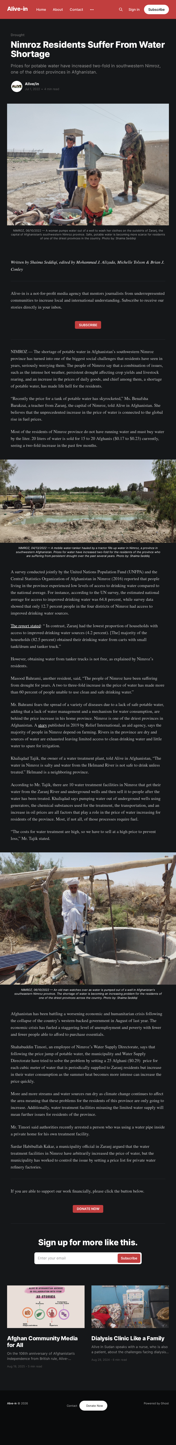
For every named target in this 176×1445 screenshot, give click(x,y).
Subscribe (156, 9)
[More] (92, 9)
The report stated (26, 626)
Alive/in (32, 84)
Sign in (134, 9)
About (58, 9)
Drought (17, 35)
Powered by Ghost (156, 1403)
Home (41, 9)
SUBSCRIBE (88, 325)
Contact (76, 9)
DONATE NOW (88, 1209)
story (42, 725)
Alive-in (17, 9)
